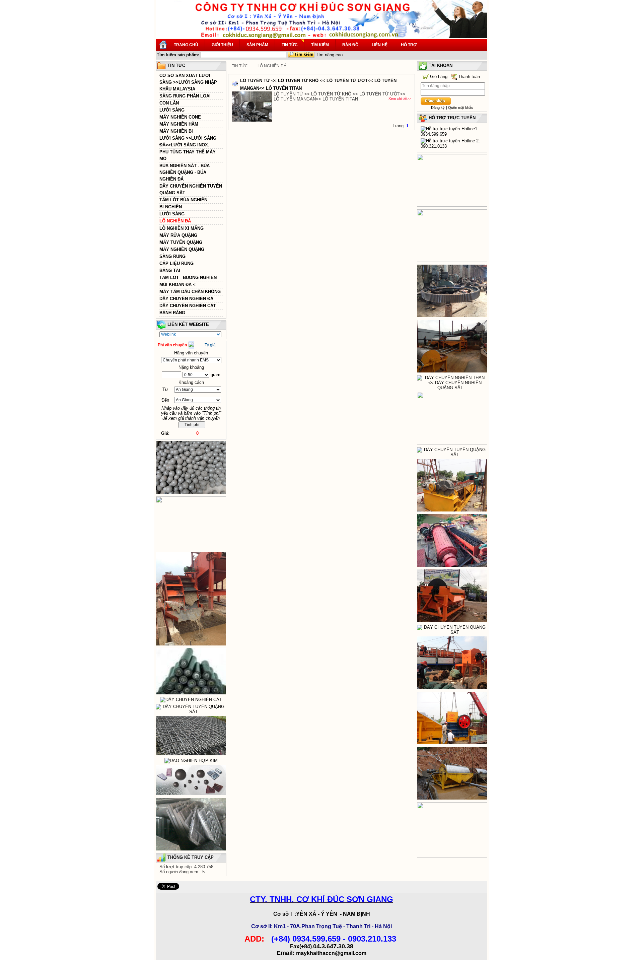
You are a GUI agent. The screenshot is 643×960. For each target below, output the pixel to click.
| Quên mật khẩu (459, 108)
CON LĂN (169, 103)
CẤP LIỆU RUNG (176, 263)
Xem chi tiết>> (399, 98)
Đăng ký (438, 108)
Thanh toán (469, 76)
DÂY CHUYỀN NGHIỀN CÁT (187, 305)
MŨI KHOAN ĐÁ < (177, 284)
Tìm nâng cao (329, 54)
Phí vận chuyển (172, 345)
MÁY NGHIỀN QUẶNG (181, 249)
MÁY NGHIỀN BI (176, 131)
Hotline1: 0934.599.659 (450, 131)
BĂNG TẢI (169, 270)
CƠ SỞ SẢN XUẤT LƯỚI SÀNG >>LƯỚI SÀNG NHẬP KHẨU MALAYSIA (188, 82)
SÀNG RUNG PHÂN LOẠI (185, 95)
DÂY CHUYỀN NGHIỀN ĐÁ (186, 298)
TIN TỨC (240, 66)
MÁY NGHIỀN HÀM (178, 124)
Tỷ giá (210, 345)
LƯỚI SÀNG (172, 110)
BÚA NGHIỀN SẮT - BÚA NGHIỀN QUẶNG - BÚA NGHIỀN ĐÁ (184, 172)
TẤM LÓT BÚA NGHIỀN (183, 199)
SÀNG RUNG (172, 256)
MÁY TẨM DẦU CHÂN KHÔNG (190, 291)
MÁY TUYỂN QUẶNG (180, 242)
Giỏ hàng (438, 76)
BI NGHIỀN (170, 206)
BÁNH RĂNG (172, 312)
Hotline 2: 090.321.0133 (450, 143)
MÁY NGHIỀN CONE (180, 117)
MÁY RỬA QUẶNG (178, 235)
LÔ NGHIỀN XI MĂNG (181, 228)
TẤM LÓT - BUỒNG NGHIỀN (188, 277)
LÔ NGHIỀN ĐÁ (175, 220)
